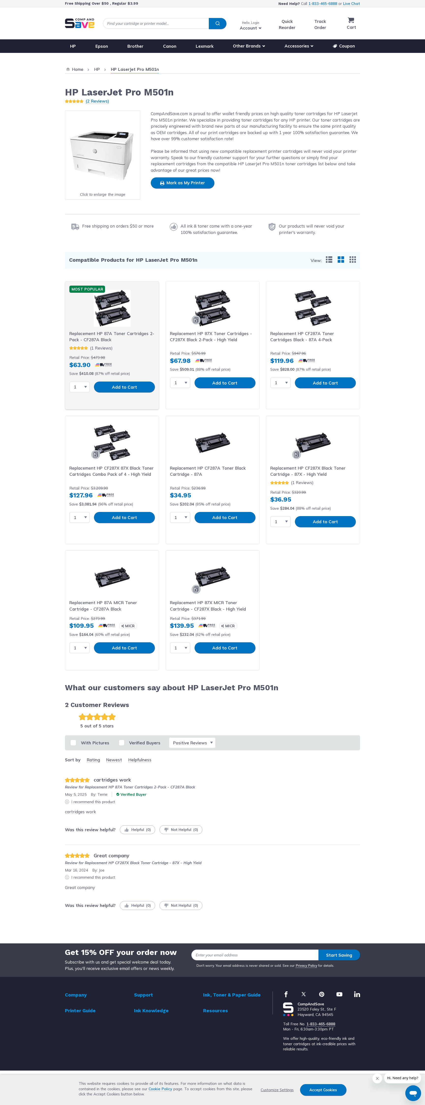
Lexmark (204, 45)
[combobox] (164, 23)
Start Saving (339, 955)
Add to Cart (124, 387)
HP (73, 45)
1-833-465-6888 (322, 3)
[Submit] (217, 23)
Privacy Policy (306, 965)
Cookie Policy (160, 1089)
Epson (101, 45)
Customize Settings (277, 1090)
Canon (169, 45)
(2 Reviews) (97, 101)
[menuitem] (329, 259)
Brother (135, 45)
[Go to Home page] (79, 23)
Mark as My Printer (185, 182)
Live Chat (351, 3)
